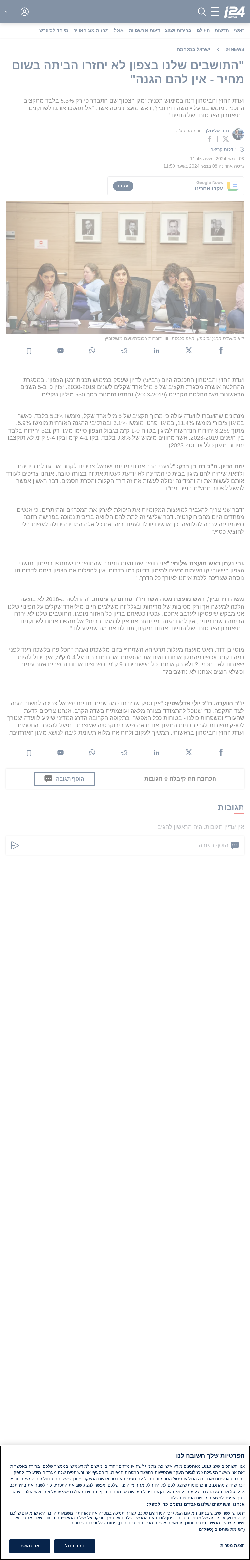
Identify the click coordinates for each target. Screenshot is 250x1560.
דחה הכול (74, 1545)
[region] (125, 1502)
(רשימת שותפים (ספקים (222, 1529)
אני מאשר (29, 1545)
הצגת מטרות (232, 1545)
